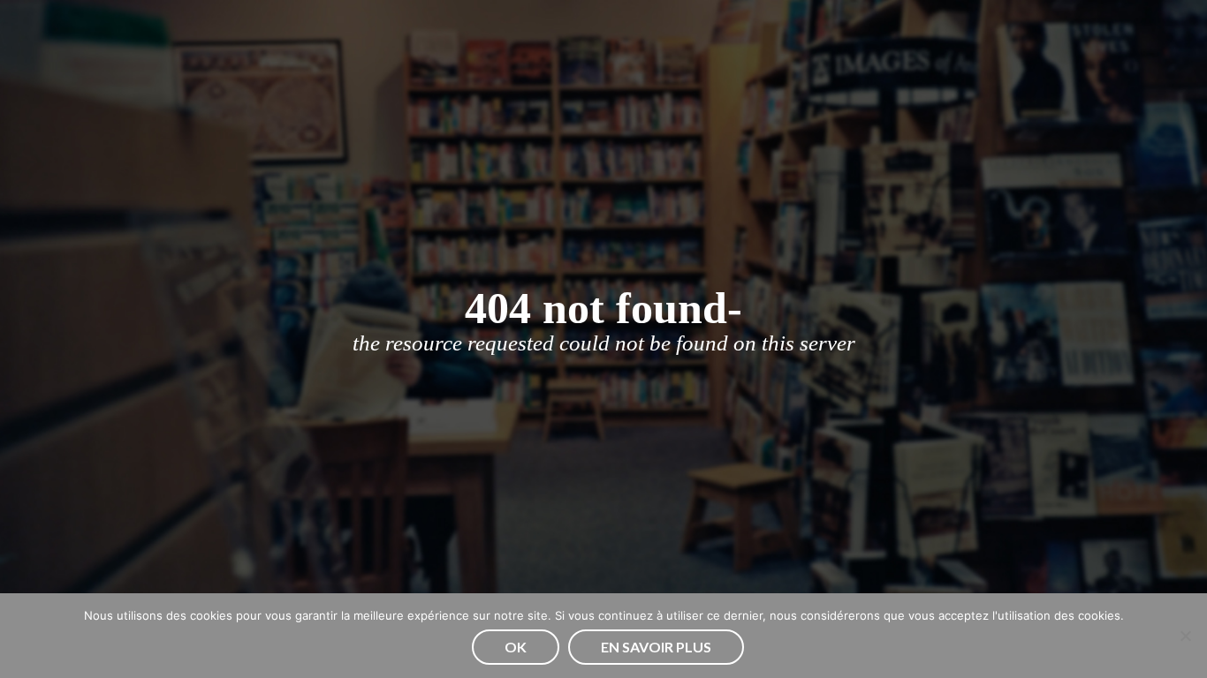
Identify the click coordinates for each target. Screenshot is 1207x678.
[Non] (1185, 635)
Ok (516, 646)
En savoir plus (656, 646)
